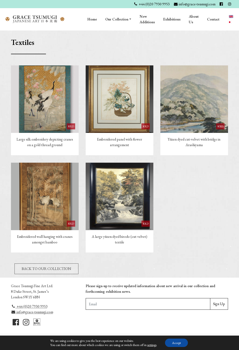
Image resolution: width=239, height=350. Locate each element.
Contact (213, 19)
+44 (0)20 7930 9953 (32, 306)
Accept (176, 343)
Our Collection (116, 19)
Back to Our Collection (46, 268)
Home (92, 19)
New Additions (147, 19)
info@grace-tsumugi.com (34, 312)
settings (151, 345)
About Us (194, 19)
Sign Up (219, 303)
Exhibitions (171, 19)
